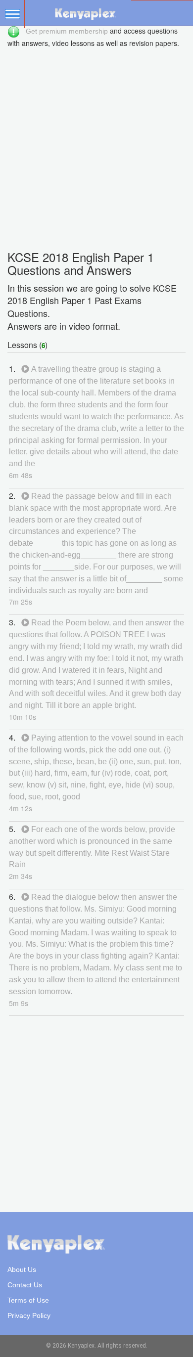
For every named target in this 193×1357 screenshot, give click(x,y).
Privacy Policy (28, 1315)
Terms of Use (28, 1300)
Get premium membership (67, 31)
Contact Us (24, 1285)
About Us (21, 1269)
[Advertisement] (96, 144)
